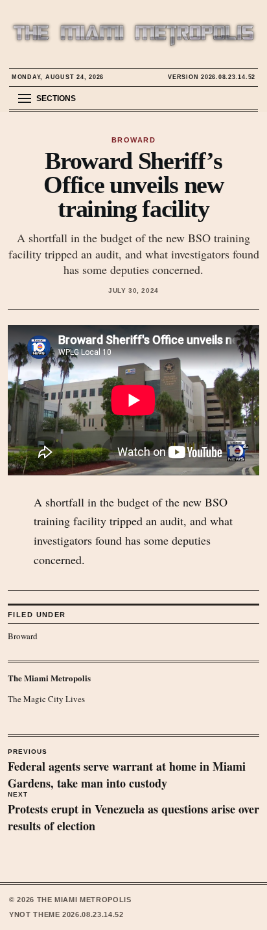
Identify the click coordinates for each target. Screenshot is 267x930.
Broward (23, 636)
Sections (56, 98)
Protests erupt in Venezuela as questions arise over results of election (133, 812)
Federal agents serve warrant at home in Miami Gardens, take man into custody (127, 770)
